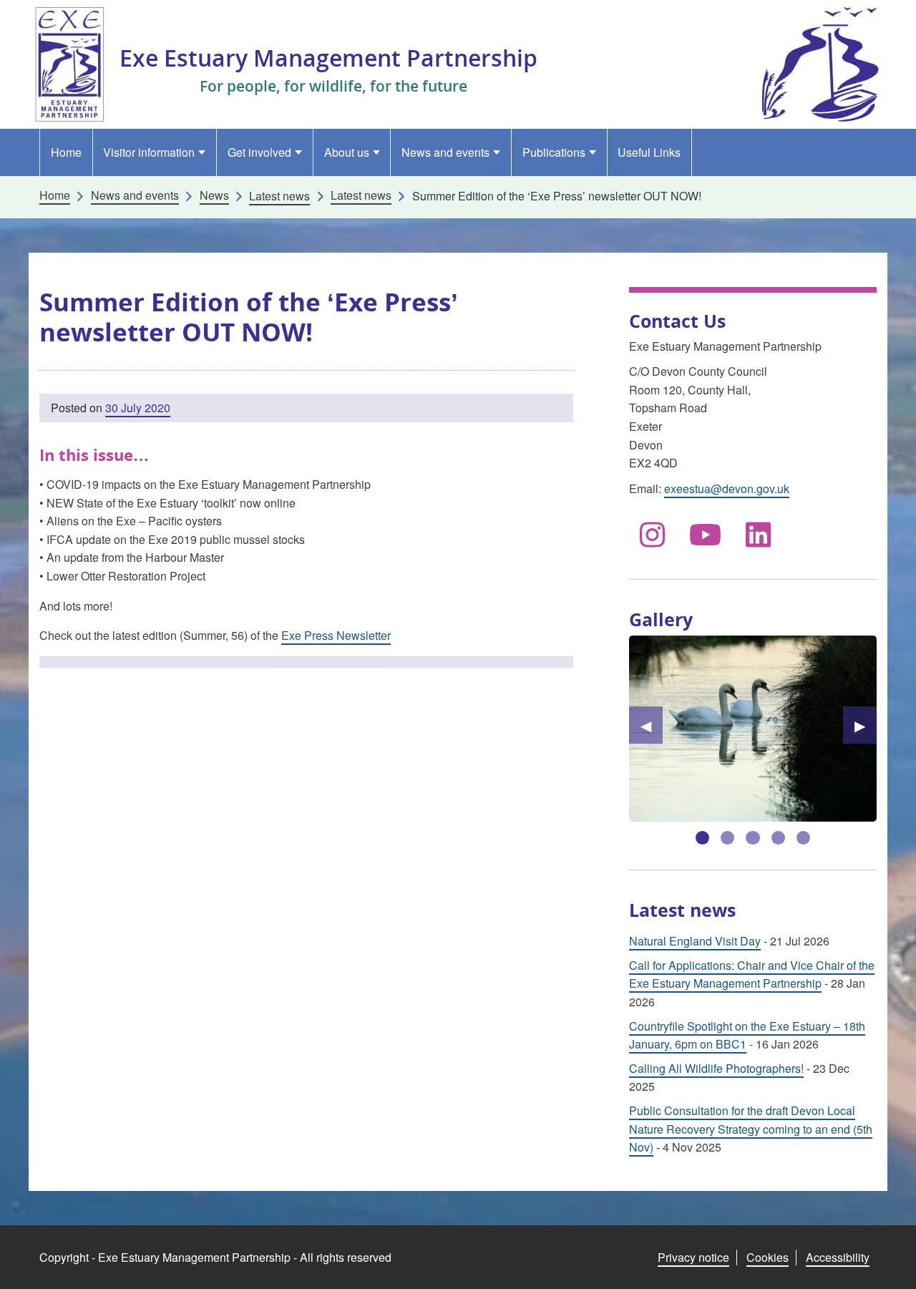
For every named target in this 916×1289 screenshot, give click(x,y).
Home (66, 152)
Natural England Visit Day (695, 941)
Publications (553, 152)
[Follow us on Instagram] (652, 533)
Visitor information (149, 152)
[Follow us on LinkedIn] (758, 533)
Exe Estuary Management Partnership (328, 57)
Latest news (361, 195)
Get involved (259, 152)
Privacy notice (693, 1257)
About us (346, 152)
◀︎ (651, 724)
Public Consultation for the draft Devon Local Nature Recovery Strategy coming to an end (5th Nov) (750, 1128)
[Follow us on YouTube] (705, 533)
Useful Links (649, 152)
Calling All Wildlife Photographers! (716, 1068)
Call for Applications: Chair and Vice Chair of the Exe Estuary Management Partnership (751, 974)
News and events (445, 152)
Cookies (767, 1257)
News (214, 195)
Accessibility (837, 1257)
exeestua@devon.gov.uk (726, 488)
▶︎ (865, 724)
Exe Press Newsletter (336, 635)
